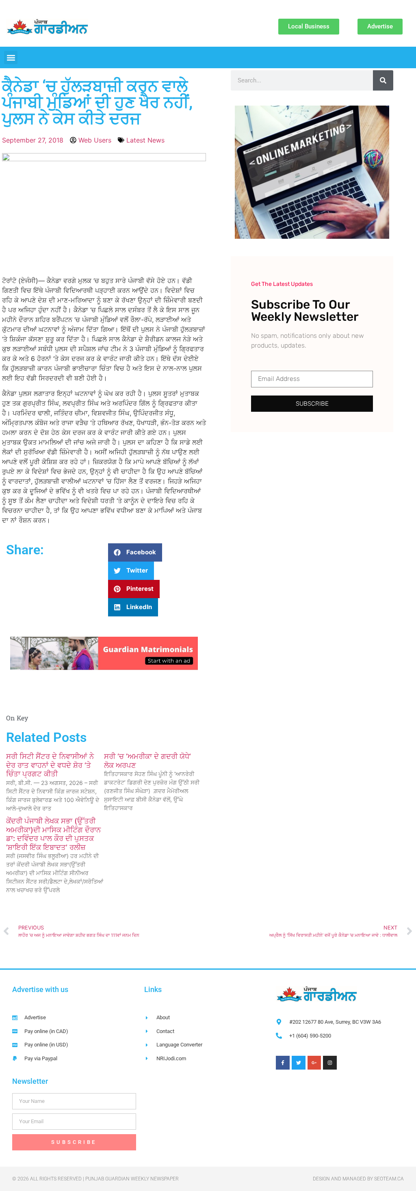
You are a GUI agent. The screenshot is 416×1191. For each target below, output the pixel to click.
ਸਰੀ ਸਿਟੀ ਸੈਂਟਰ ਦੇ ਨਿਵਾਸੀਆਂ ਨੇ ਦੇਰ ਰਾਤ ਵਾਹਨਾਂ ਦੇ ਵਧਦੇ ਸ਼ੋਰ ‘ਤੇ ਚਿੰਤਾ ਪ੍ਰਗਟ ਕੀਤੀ (50, 765)
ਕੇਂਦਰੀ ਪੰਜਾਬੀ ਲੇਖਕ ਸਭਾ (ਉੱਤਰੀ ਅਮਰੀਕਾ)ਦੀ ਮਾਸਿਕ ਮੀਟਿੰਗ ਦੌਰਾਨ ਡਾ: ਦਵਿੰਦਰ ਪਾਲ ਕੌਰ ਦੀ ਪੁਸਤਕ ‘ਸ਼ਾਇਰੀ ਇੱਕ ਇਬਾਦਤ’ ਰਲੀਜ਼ (53, 834)
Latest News (145, 140)
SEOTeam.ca (389, 1179)
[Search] (383, 80)
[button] (10, 57)
